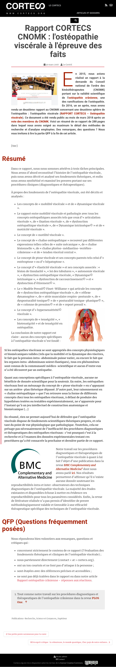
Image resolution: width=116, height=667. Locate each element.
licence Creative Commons (71, 663)
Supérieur (62, 618)
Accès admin (61, 656)
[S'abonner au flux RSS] (106, 5)
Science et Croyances (46, 618)
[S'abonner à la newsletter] (111, 5)
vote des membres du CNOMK (29, 121)
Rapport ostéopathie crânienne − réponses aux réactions (54, 580)
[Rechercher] (76, 20)
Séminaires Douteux (60, 20)
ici (73, 473)
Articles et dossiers (88, 12)
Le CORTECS (55, 5)
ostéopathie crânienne (82, 97)
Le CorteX (67, 64)
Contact (61, 659)
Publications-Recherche (23, 618)
